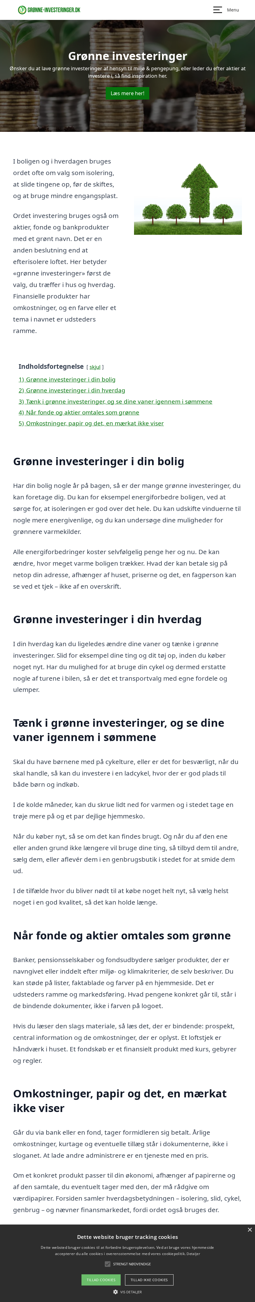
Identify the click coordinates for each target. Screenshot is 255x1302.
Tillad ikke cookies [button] (149, 1279)
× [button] (249, 1230)
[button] (127, 1292)
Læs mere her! (127, 93)
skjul (95, 366)
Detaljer (193, 1253)
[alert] (127, 1263)
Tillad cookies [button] (101, 1279)
